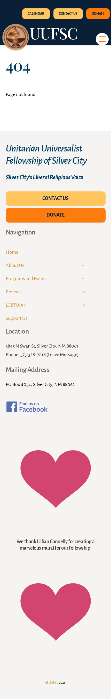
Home (12, 252)
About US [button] (15, 265)
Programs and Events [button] (26, 278)
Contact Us (68, 14)
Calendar (36, 14)
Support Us (16, 318)
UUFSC (53, 682)
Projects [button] (13, 291)
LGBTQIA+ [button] (16, 305)
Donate (98, 14)
